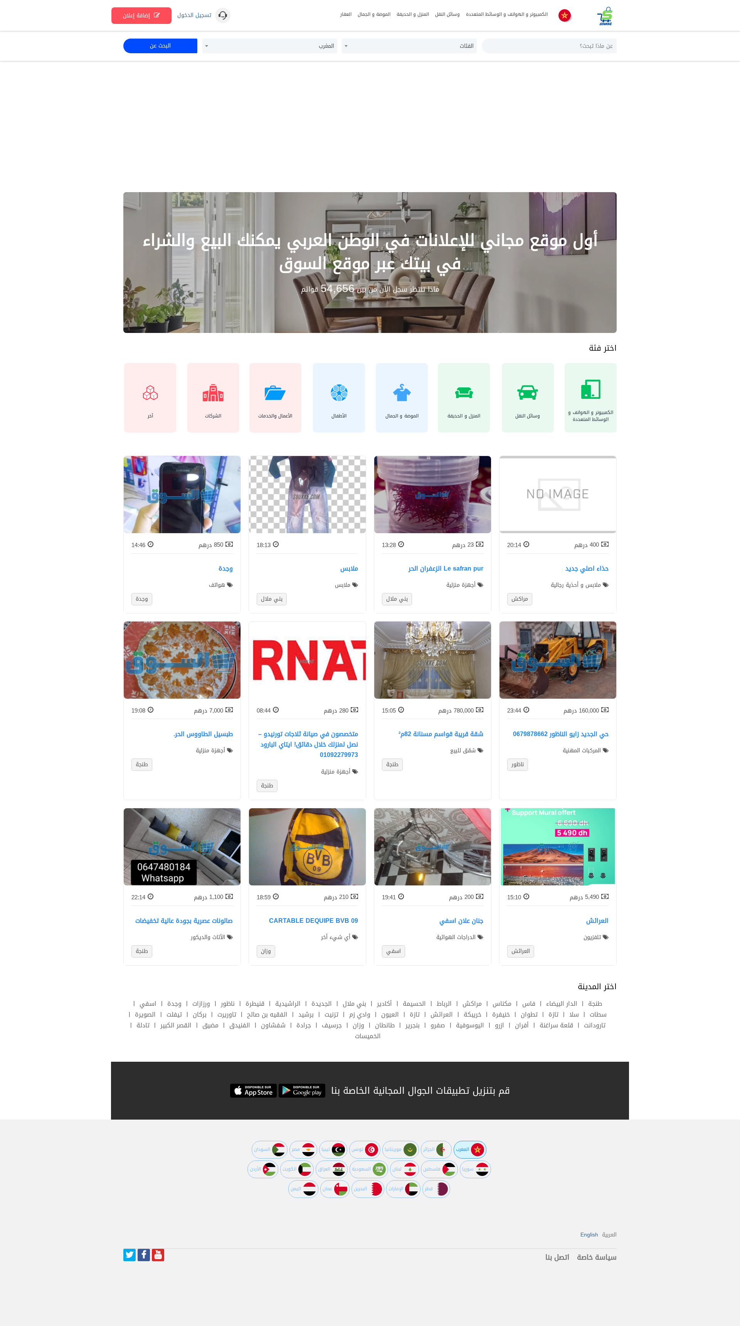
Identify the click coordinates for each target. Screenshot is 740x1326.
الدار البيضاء (561, 1004)
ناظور (228, 1004)
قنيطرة (255, 1004)
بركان (200, 1014)
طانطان (385, 1025)
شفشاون (273, 1025)
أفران (522, 1025)
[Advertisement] (370, 127)
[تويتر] (129, 1255)
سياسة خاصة (597, 1257)
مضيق (210, 1025)
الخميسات (368, 1036)
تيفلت (174, 1014)
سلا (574, 1014)
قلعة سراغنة (556, 1025)
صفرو (438, 1025)
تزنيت (331, 1014)
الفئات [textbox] (467, 46)
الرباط (444, 1004)
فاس (528, 1004)
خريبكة (472, 1014)
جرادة (303, 1025)
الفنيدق (239, 1025)
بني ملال (354, 1004)
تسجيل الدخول (194, 15)
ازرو (499, 1025)
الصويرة (145, 1014)
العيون (390, 1014)
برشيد (306, 1014)
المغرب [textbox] (326, 46)
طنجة (595, 1004)
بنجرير (412, 1025)
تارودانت (594, 1025)
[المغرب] (564, 16)
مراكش (472, 1004)
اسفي (148, 1004)
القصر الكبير (176, 1025)
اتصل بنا (557, 1257)
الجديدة (321, 1004)
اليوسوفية (470, 1025)
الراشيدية (288, 1004)
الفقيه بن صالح (267, 1014)
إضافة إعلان (137, 15)
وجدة (174, 1004)
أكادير (384, 1004)
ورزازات (201, 1004)
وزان (358, 1025)
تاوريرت (226, 1014)
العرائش (442, 1014)
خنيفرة (501, 1014)
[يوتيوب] (158, 1255)
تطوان (529, 1014)
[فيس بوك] (144, 1255)
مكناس (502, 1004)
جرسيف (332, 1025)
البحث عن (160, 46)
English (589, 1235)
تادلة (143, 1025)
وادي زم (359, 1014)
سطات (598, 1014)
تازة (553, 1014)
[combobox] (409, 46)
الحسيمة (414, 1004)
